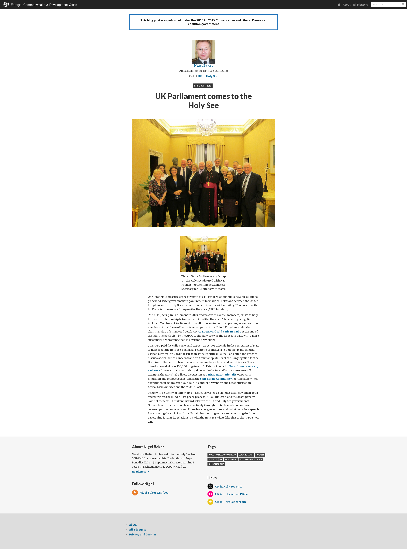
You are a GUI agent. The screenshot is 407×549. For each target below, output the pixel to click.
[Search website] (403, 4)
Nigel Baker (203, 65)
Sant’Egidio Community (216, 378)
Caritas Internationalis (221, 374)
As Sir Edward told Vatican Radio (219, 331)
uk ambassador (253, 459)
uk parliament (216, 464)
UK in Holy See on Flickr (231, 494)
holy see (260, 455)
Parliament (231, 459)
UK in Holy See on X (228, 486)
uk (241, 459)
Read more (139, 471)
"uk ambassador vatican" (222, 455)
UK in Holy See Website (231, 501)
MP (220, 459)
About (347, 4)
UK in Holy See (208, 76)
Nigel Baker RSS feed (154, 492)
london (212, 459)
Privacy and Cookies (142, 534)
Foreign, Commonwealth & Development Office (44, 4)
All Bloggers (360, 4)
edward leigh (246, 455)
